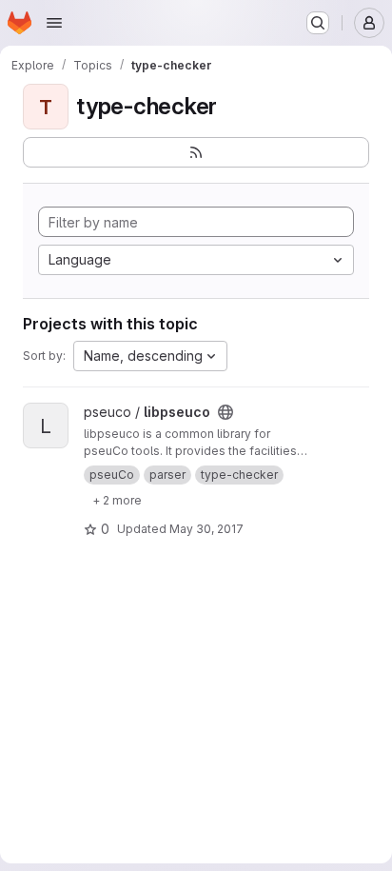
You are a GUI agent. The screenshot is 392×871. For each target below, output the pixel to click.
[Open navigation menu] (54, 23)
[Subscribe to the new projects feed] (196, 152)
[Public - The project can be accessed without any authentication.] (225, 412)
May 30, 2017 (206, 529)
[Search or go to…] (317, 22)
